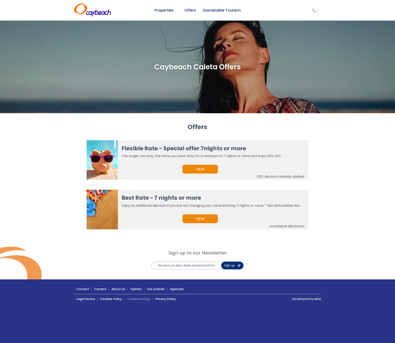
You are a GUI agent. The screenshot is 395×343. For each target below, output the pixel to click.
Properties (164, 10)
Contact (83, 289)
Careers (100, 289)
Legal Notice (86, 299)
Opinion (136, 289)
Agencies (177, 289)
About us (118, 289)
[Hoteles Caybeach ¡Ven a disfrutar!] (92, 10)
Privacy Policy (166, 299)
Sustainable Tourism (221, 10)
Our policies (156, 289)
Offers (190, 10)
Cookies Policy (111, 299)
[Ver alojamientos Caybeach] (176, 10)
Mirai (317, 299)
